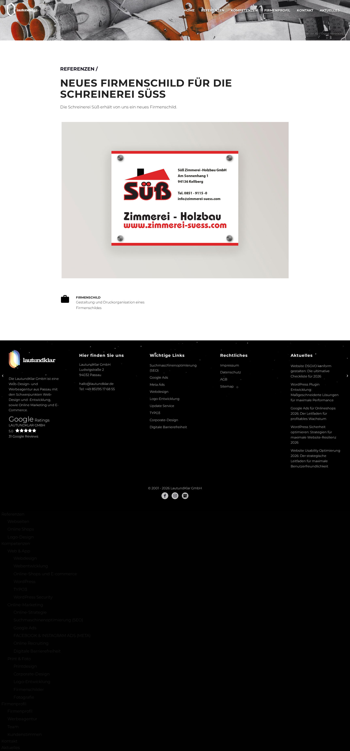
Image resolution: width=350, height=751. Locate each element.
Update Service (162, 466)
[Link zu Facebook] (164, 556)
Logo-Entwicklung (164, 459)
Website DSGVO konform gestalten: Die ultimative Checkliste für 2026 (311, 432)
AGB (223, 440)
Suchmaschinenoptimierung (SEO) (173, 428)
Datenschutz (230, 433)
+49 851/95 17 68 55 (100, 450)
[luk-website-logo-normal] (22, 10)
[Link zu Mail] (185, 556)
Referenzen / (79, 137)
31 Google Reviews (23, 497)
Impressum (229, 426)
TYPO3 (155, 474)
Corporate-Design (164, 481)
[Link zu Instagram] (175, 556)
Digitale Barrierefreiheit (168, 488)
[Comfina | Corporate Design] (3, 375)
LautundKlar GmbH (27, 489)
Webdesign (159, 452)
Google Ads (159, 438)
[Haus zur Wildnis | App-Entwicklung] (347, 375)
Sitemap (227, 447)
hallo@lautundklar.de (96, 444)
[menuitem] (189, 10)
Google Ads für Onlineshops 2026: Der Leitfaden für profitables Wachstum (313, 474)
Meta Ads (157, 445)
